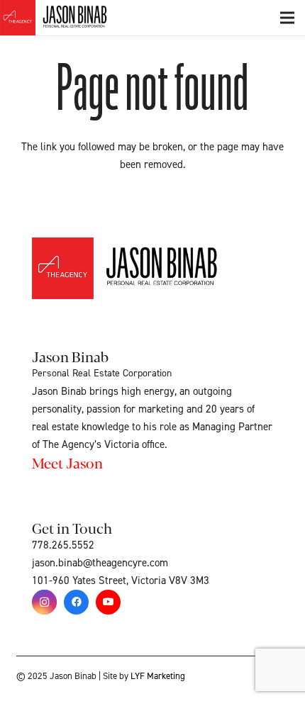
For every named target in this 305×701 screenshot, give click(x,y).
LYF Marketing (158, 676)
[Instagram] (44, 602)
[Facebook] (76, 602)
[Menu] (287, 17)
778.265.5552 (63, 545)
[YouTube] (108, 602)
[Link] (69, 17)
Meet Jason (67, 462)
